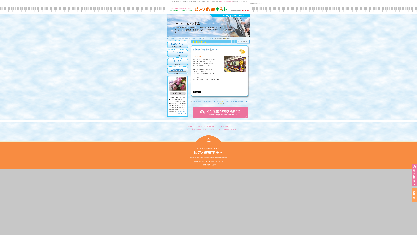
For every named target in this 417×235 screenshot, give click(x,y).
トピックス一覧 (209, 38)
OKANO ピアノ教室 (197, 38)
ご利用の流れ (224, 126)
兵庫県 (181, 38)
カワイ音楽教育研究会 (226, 1)
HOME (190, 126)
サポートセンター (223, 129)
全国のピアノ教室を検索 (206, 126)
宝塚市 (187, 38)
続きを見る (181, 111)
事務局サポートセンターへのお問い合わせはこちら (209, 161)
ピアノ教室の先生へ (193, 129)
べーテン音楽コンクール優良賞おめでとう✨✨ (208, 101)
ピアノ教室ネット (172, 38)
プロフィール (182, 114)
